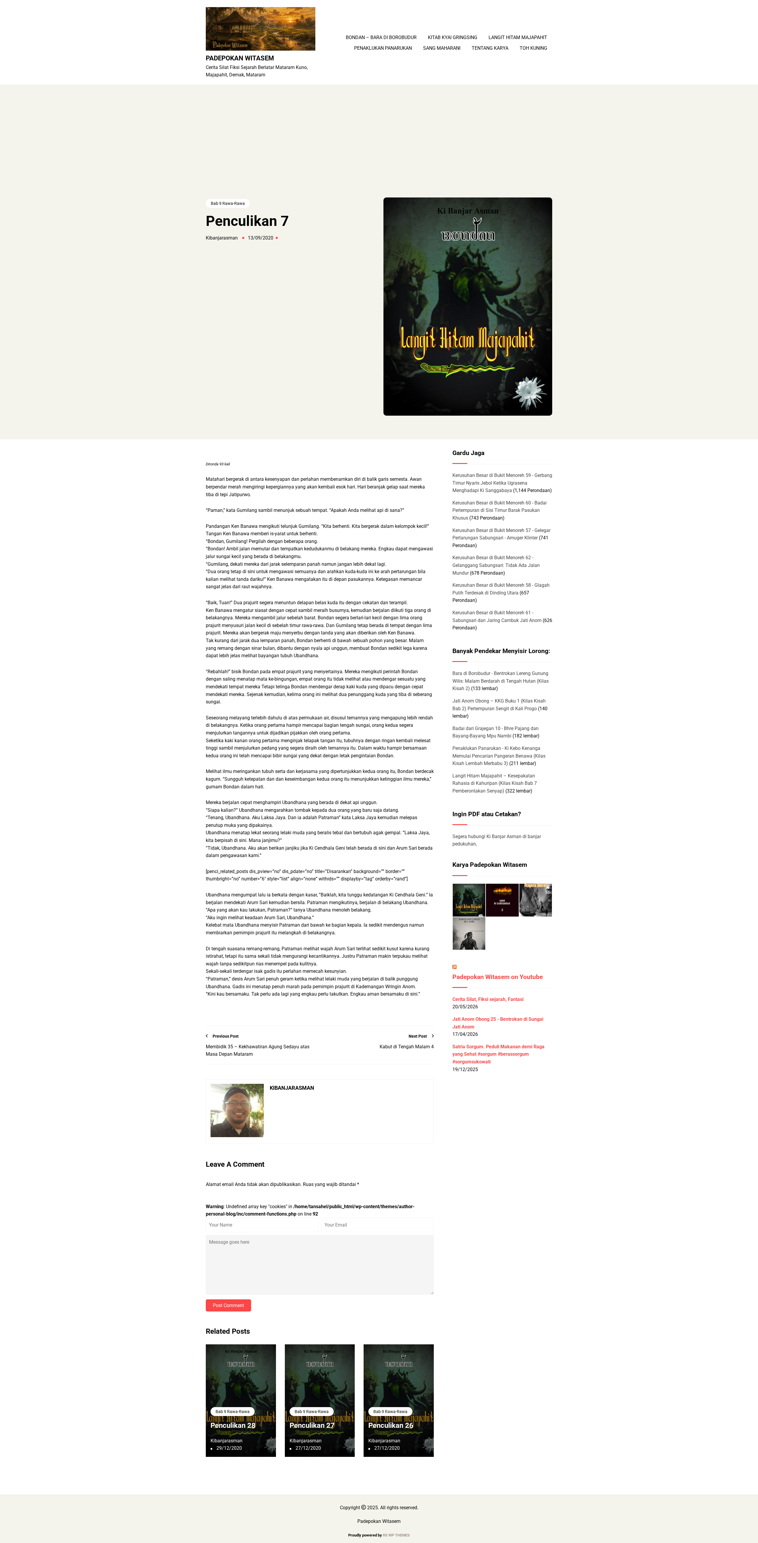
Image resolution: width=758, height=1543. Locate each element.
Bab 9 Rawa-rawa (228, 203)
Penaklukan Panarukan (383, 48)
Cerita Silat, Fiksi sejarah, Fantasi (487, 999)
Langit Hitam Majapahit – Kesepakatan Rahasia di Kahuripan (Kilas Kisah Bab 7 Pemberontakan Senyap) (494, 783)
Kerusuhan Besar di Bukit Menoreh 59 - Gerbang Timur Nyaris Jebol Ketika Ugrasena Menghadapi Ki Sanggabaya (502, 482)
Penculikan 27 (312, 1425)
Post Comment (228, 1305)
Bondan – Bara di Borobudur (381, 37)
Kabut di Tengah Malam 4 (407, 1046)
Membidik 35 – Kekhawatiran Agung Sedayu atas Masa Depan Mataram (257, 1050)
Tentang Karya (490, 48)
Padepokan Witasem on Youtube (497, 977)
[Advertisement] (379, 153)
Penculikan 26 (390, 1425)
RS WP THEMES (396, 1535)
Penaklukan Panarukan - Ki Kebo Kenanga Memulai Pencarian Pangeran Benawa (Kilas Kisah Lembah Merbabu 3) (498, 755)
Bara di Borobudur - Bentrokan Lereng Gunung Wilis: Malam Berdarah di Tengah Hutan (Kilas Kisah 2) (500, 681)
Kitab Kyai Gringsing (452, 37)
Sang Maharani (441, 48)
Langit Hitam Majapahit (518, 37)
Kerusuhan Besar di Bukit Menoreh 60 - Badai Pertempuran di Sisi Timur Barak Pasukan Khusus (499, 510)
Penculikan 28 (233, 1425)
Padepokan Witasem (240, 58)
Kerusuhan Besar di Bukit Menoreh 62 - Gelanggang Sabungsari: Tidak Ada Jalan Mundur (496, 565)
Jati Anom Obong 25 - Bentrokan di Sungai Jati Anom (497, 1023)
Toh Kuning (533, 48)
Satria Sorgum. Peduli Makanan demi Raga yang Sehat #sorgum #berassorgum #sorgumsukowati (498, 1054)
